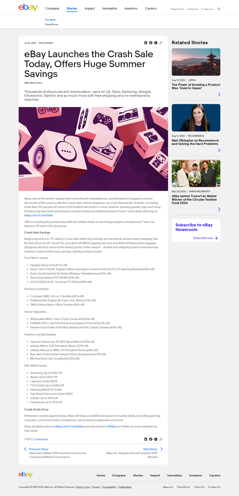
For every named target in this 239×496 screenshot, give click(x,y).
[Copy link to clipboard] (160, 42)
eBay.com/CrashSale (38, 215)
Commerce (41, 439)
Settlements (125, 486)
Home (101, 475)
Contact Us (214, 486)
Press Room (183, 486)
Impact (155, 475)
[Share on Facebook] (150, 42)
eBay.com (168, 486)
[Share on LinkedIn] (145, 42)
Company (119, 475)
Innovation (174, 475)
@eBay (112, 426)
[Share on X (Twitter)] (155, 42)
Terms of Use (82, 486)
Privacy (96, 486)
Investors (195, 475)
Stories (138, 475)
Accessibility (109, 486)
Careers (214, 475)
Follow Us (199, 486)
